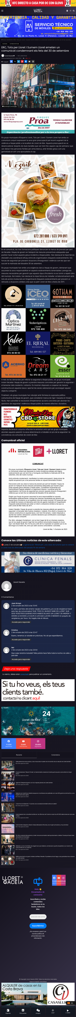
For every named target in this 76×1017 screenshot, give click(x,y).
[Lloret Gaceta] (38, 10)
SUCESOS (10, 40)
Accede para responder (21, 622)
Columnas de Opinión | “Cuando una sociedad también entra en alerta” (36, 804)
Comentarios (55, 755)
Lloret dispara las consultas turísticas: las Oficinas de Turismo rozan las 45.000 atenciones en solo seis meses (45, 815)
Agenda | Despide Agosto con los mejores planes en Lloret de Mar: (34, 782)
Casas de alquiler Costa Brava (38, 981)
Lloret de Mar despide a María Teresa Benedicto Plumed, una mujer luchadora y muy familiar (42, 825)
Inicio (4, 40)
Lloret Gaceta (9, 55)
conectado (24, 674)
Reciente (19, 755)
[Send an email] (14, 55)
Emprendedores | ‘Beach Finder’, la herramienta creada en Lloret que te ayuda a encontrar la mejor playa (44, 772)
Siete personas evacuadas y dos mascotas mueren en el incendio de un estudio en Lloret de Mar (43, 761)
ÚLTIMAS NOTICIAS (14, 43)
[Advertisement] (25, 960)
